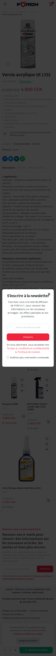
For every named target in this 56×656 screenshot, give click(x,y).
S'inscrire (28, 337)
